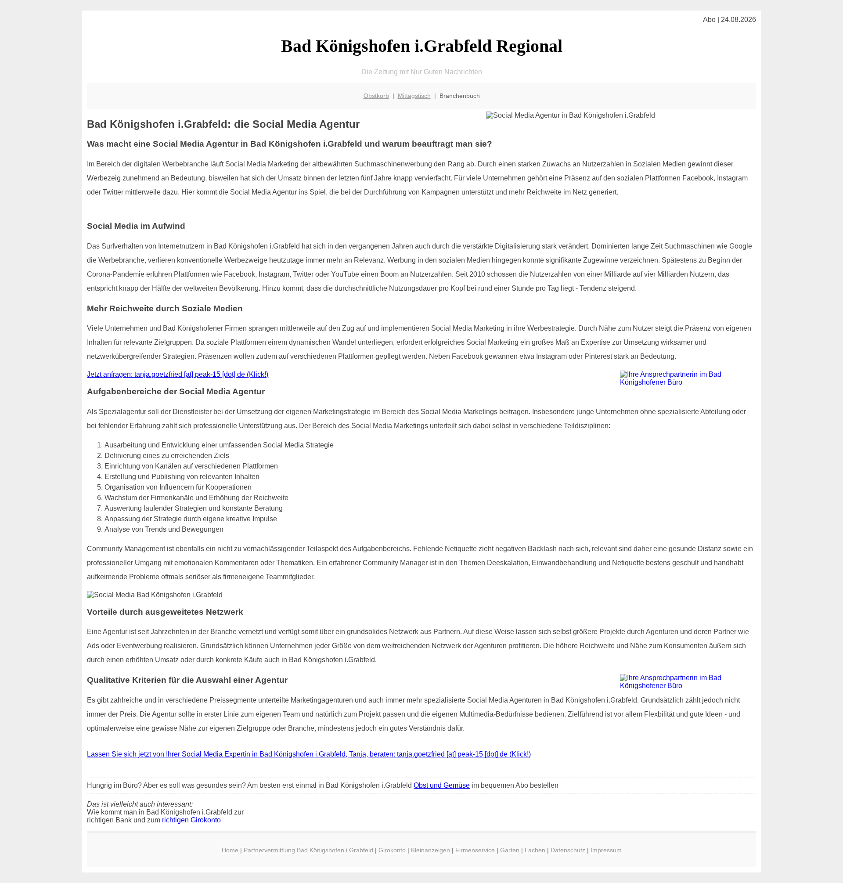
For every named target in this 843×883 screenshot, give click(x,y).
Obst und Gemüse (442, 785)
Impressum (606, 850)
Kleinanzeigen (430, 850)
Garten (509, 850)
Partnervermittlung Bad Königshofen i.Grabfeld (308, 850)
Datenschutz (568, 850)
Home (230, 850)
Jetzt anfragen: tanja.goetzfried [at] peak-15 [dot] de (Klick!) (177, 374)
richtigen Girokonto (191, 820)
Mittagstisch (414, 95)
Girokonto (392, 850)
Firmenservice (475, 850)
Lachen (535, 850)
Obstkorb (376, 95)
